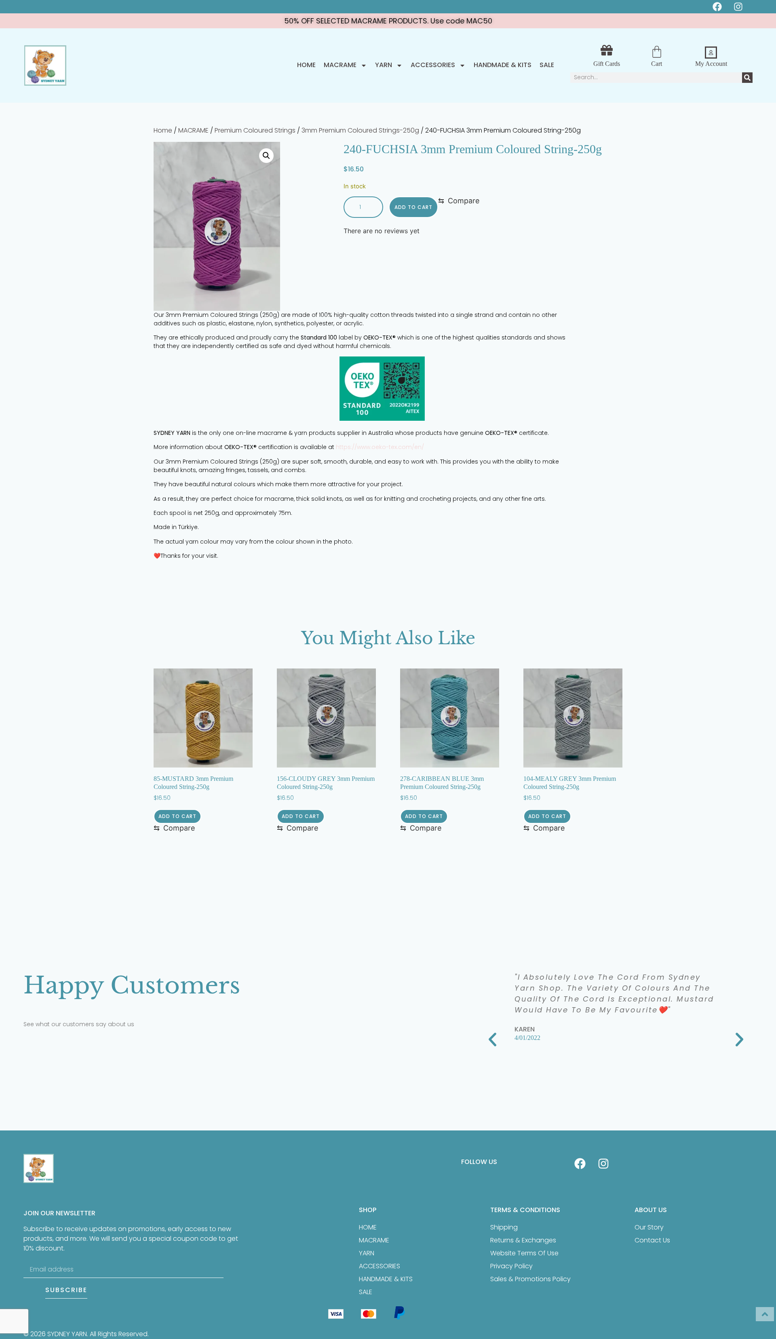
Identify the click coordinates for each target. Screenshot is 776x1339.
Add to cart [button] (177, 816)
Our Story (649, 1227)
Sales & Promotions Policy (530, 1279)
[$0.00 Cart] (656, 51)
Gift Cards (606, 63)
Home (306, 65)
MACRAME (340, 65)
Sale (547, 65)
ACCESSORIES (433, 65)
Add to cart (413, 207)
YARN (383, 65)
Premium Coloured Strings (255, 130)
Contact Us (652, 1240)
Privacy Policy (511, 1266)
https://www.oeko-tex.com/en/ (380, 447)
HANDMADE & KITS (502, 65)
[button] (266, 155)
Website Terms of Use (524, 1253)
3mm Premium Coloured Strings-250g (360, 130)
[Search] (747, 77)
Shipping (504, 1227)
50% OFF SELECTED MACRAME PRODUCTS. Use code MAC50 (388, 21)
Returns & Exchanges (523, 1240)
